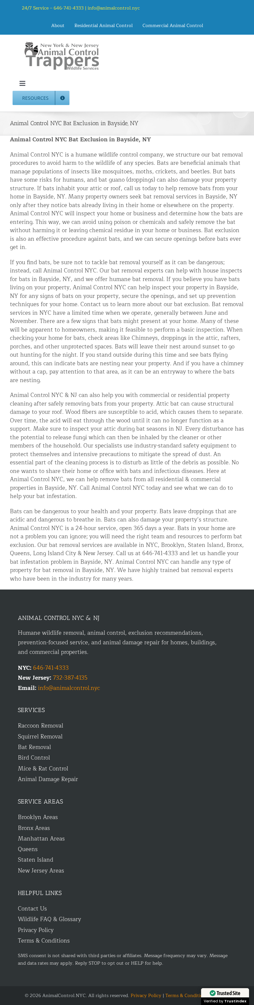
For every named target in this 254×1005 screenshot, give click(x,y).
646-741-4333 (51, 668)
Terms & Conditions (44, 941)
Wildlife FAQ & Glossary (49, 919)
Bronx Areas (34, 828)
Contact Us (32, 909)
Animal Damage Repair (48, 779)
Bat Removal (34, 747)
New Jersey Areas (41, 871)
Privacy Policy (36, 930)
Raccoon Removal (40, 726)
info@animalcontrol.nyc (114, 8)
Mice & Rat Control (43, 768)
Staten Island (35, 860)
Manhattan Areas (41, 838)
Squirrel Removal (40, 736)
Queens (28, 849)
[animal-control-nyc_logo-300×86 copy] (62, 44)
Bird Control (34, 758)
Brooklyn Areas (38, 817)
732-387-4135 (70, 678)
